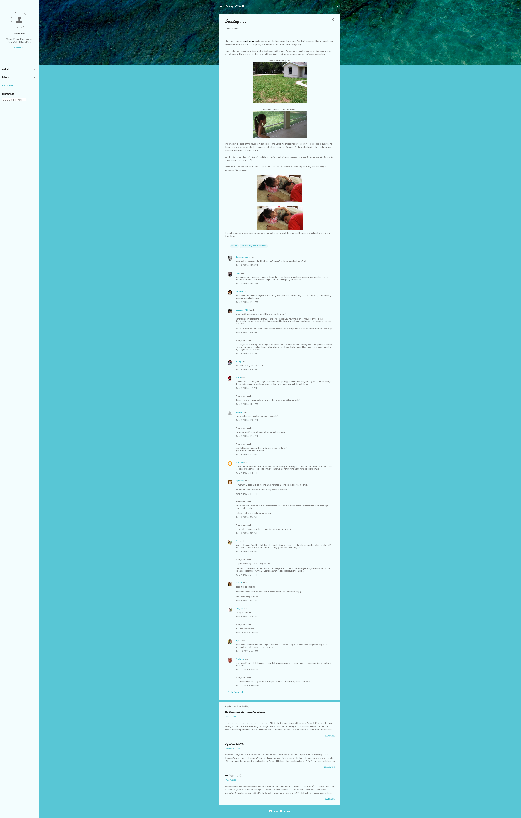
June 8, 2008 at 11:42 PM (247, 283)
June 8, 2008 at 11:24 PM (247, 265)
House (234, 246)
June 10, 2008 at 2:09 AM (247, 633)
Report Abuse (8, 85)
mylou (238, 640)
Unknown (240, 462)
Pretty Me (240, 659)
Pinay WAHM (235, 6)
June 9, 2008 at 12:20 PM (247, 420)
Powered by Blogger (281, 811)
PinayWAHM (19, 33)
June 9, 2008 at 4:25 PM (246, 517)
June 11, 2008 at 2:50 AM (247, 669)
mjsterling (240, 481)
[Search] (338, 7)
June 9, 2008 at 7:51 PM (246, 600)
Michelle (239, 291)
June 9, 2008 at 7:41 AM (246, 388)
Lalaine (239, 412)
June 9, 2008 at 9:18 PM (246, 617)
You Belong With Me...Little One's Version (245, 712)
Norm (238, 377)
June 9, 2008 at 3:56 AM (246, 332)
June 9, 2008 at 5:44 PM (246, 575)
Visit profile (19, 47)
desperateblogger (243, 257)
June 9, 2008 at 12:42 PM (247, 436)
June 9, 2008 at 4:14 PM (246, 494)
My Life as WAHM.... (236, 744)
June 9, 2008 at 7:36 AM (246, 369)
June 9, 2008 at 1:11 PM (246, 454)
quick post (250, 41)
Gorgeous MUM (243, 310)
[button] (333, 20)
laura (238, 273)
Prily (237, 541)
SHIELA (239, 583)
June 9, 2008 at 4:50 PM (246, 551)
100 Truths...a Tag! (234, 775)
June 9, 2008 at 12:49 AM (247, 302)
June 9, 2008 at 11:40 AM (247, 404)
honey (238, 361)
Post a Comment (235, 692)
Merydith (239, 608)
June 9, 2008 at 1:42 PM (246, 473)
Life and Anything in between (253, 246)
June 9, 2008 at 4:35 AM (246, 353)
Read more (329, 736)
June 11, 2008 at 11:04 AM (247, 685)
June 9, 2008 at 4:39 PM (246, 533)
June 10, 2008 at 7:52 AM (247, 651)
